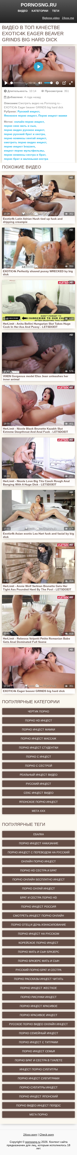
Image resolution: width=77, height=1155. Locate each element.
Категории (40, 10)
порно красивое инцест (38, 1015)
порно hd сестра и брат (38, 870)
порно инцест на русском (38, 933)
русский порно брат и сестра (38, 969)
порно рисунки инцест (39, 997)
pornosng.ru (38, 4)
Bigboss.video (51, 17)
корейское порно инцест (38, 942)
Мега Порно (38, 1114)
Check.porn (46, 1134)
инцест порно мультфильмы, (24, 150)
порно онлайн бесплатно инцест (38, 879)
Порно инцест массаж (38, 738)
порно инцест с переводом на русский (38, 852)
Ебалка (38, 834)
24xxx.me (68, 17)
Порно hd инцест (38, 720)
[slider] (18, 83)
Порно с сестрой (38, 765)
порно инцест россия (38, 906)
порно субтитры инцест (39, 1087)
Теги (55, 10)
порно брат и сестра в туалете (38, 1060)
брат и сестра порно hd (38, 897)
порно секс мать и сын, (20, 125)
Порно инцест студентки (38, 747)
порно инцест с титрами (38, 1042)
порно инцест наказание (38, 843)
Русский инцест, (29, 111)
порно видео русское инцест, (24, 129)
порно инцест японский (38, 1096)
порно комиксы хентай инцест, (25, 138)
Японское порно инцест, (21, 115)
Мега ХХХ (38, 810)
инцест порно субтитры (39, 1069)
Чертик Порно (38, 711)
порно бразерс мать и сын (38, 960)
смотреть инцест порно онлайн (38, 915)
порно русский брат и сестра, (25, 134)
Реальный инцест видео (38, 774)
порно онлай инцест (38, 888)
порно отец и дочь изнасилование (38, 924)
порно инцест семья (38, 1051)
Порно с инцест (38, 756)
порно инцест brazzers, (20, 146)
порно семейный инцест (38, 1033)
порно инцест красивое (38, 1006)
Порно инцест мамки (52, 115)
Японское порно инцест (38, 801)
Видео (23, 10)
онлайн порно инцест (38, 861)
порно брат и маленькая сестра (26, 158)
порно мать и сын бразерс (38, 951)
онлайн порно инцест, (29, 121)
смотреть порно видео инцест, (25, 142)
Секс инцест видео (39, 792)
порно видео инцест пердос (38, 1105)
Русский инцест (38, 783)
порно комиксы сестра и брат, (25, 154)
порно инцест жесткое (38, 988)
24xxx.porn (30, 1134)
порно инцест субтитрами (38, 1078)
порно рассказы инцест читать (38, 978)
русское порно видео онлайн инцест (38, 1024)
